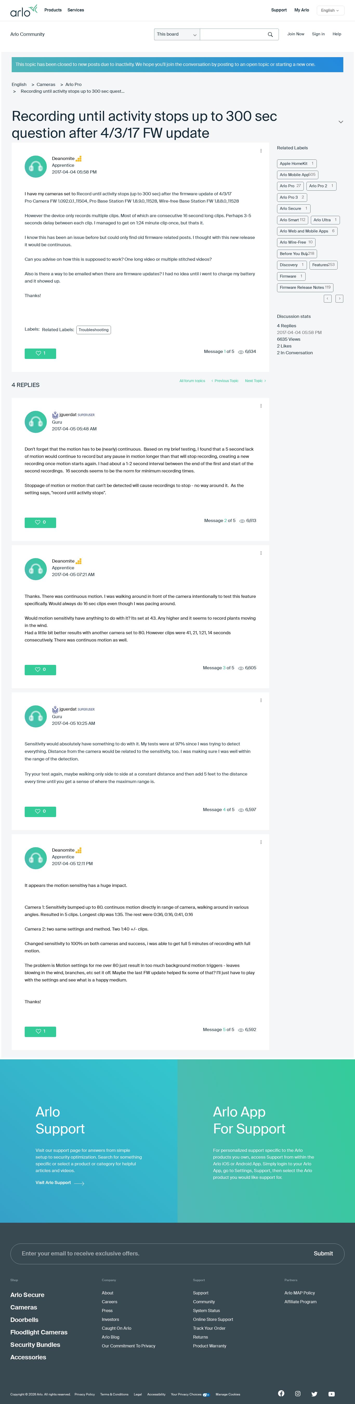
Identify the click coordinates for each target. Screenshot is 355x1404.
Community (204, 1302)
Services (76, 10)
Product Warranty (209, 1346)
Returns (200, 1337)
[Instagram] (297, 1393)
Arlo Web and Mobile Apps (304, 231)
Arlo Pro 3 (289, 197)
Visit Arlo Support (53, 1183)
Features (320, 265)
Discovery (289, 265)
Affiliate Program (301, 1302)
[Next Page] (339, 299)
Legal (138, 1394)
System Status (206, 1311)
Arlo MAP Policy (300, 1293)
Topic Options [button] (340, 123)
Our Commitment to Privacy (128, 1346)
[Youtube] (331, 1394)
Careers (109, 1302)
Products (53, 10)
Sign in (318, 34)
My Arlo (301, 10)
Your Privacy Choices (186, 1394)
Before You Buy (294, 254)
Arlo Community (27, 34)
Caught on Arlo (116, 1329)
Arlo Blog (110, 1337)
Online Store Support (213, 1320)
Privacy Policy (85, 1394)
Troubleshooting (94, 330)
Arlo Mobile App (294, 175)
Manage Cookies (228, 1394)
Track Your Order (209, 1329)
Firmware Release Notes (302, 288)
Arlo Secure (290, 209)
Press (107, 1311)
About (107, 1293)
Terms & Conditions (114, 1394)
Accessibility (156, 1394)
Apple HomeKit (293, 164)
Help (337, 34)
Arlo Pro (73, 85)
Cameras (46, 85)
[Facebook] (281, 1393)
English (19, 85)
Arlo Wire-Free (293, 242)
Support (279, 10)
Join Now (295, 34)
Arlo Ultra (322, 220)
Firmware (288, 276)
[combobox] (239, 34)
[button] (261, 150)
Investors (110, 1320)
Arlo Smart (289, 220)
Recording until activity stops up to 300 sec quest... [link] (72, 91)
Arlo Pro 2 (318, 186)
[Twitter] (314, 1394)
